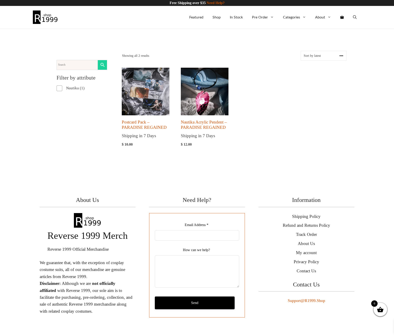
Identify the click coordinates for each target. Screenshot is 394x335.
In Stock (236, 17)
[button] (354, 17)
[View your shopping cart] (342, 17)
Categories (291, 17)
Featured (196, 17)
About (320, 17)
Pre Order (260, 17)
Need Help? (216, 3)
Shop (217, 17)
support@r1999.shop (306, 300)
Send (194, 303)
